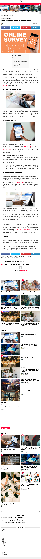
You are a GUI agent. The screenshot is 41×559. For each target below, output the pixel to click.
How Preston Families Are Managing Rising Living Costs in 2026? (15, 12)
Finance (3, 541)
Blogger (3, 271)
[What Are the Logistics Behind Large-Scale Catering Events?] (10, 316)
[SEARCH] (39, 4)
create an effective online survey (8, 256)
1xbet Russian (4, 530)
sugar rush (3, 552)
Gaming (3, 543)
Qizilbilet (3, 550)
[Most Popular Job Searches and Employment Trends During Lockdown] (30, 477)
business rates (6, 170)
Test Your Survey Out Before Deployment (21, 64)
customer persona (20, 211)
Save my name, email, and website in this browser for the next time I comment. (15, 425)
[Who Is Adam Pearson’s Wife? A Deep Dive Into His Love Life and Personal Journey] (30, 440)
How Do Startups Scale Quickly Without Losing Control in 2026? (25, 12)
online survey (31, 256)
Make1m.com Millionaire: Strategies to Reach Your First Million (30, 391)
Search (39, 511)
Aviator (3, 531)
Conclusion (16, 66)
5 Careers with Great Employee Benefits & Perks (9, 466)
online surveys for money (19, 182)
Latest (20, 1)
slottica (3, 551)
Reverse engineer (27, 146)
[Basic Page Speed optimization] (10, 441)
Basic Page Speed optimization (9, 449)
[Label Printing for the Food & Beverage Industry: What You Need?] (10, 384)
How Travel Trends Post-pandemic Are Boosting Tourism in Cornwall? (35, 12)
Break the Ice (16, 65)
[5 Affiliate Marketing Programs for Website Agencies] (10, 487)
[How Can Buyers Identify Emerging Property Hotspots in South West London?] (30, 316)
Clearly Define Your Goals (18, 60)
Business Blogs (18, 271)
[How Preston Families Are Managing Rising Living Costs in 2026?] (15, 8)
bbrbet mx (3, 533)
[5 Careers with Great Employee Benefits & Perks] (10, 459)
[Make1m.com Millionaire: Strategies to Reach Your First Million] (10, 395)
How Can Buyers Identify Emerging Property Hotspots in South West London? (30, 324)
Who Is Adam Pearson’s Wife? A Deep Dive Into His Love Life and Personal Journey (30, 448)
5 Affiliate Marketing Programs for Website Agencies (9, 503)
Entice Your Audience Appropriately (20, 62)
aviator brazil (4, 532)
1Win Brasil (3, 529)
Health (3, 544)
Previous (0, 9)
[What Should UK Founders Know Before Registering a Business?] (5, 8)
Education (3, 540)
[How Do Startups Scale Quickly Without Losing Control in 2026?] (25, 8)
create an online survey (22, 256)
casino (3, 539)
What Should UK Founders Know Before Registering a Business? (5, 12)
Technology (3, 553)
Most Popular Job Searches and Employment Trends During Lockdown (29, 486)
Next (40, 9)
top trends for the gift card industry (23, 229)
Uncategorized (4, 554)
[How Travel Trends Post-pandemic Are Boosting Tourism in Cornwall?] (36, 8)
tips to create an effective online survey (10, 257)
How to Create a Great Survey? (18, 58)
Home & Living (24, 290)
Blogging (3, 536)
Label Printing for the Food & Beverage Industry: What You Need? (30, 379)
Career (3, 538)
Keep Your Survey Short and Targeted (20, 61)
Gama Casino (4, 542)
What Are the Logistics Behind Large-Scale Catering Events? (10, 324)
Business (3, 290)
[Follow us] (37, 4)
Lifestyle (23, 305)
